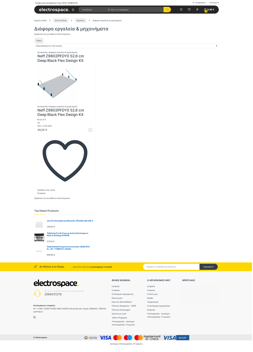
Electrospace (41, 337)
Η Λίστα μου (152, 294)
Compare (116, 286)
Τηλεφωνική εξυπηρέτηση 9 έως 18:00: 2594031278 (56, 3)
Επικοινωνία (117, 298)
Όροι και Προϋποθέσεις (122, 302)
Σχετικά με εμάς (119, 313)
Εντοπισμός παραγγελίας (122, 294)
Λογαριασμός (200, 2)
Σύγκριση (41, 193)
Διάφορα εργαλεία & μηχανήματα (62, 52)
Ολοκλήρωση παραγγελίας (158, 306)
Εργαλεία (80, 20)
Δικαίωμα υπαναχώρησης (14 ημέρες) (126, 344)
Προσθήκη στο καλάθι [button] (88, 130)
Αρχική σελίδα (40, 20)
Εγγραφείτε (209, 267)
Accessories (42, 52)
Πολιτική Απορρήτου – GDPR (124, 306)
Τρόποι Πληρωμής (119, 317)
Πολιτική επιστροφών (121, 310)
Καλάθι (150, 298)
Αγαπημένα (214, 2)
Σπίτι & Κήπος (61, 20)
